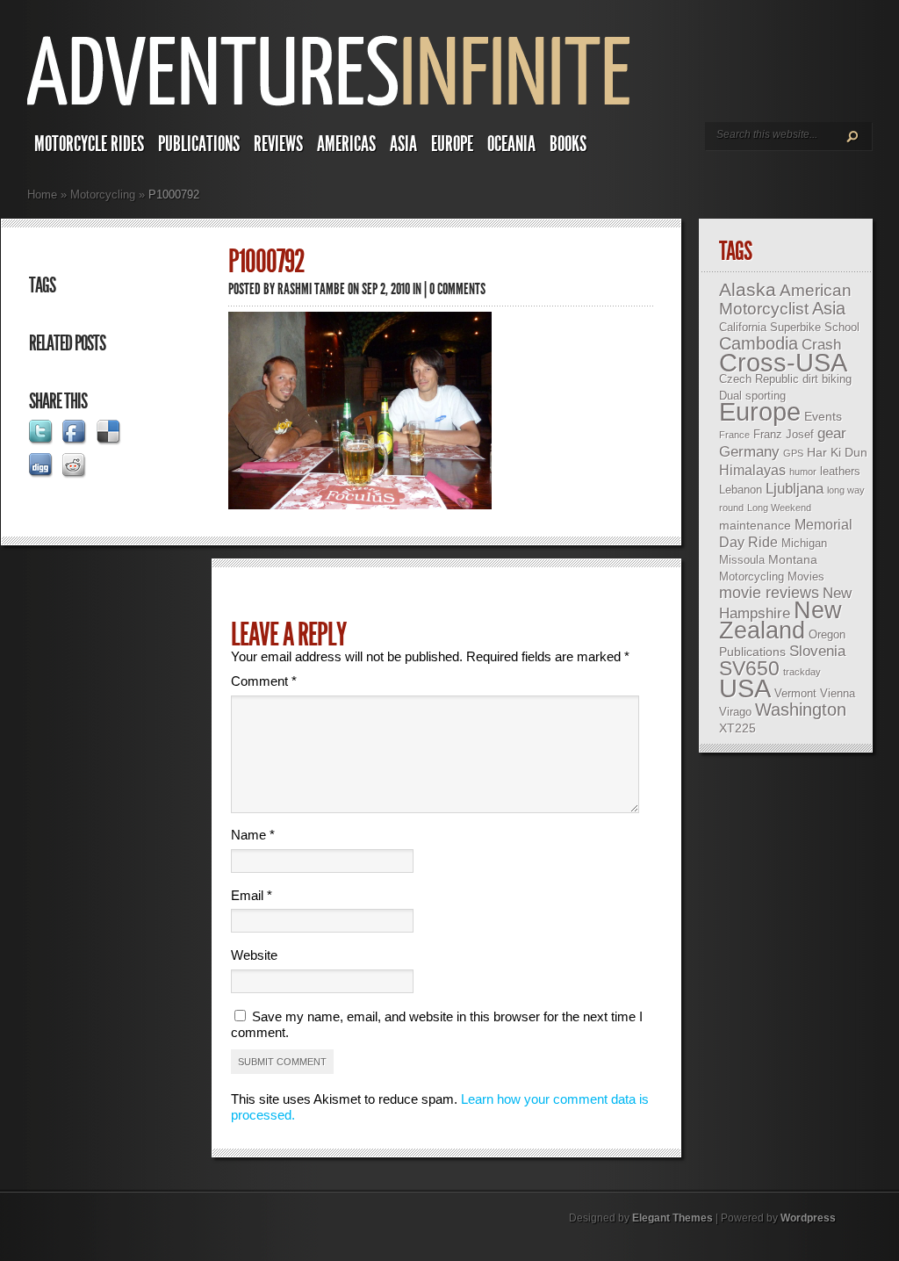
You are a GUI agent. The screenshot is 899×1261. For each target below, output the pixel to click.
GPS (793, 453)
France (734, 434)
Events (823, 416)
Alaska (747, 289)
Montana (792, 559)
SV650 (749, 668)
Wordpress (808, 1218)
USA (745, 688)
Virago (735, 711)
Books (568, 144)
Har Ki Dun (837, 452)
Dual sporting (752, 395)
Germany (749, 451)
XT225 (737, 728)
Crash (821, 344)
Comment (264, 681)
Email (251, 895)
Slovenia (817, 651)
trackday (802, 672)
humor (802, 471)
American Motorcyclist (785, 299)
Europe (452, 144)
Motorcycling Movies (771, 576)
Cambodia (758, 343)
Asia (403, 144)
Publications (199, 144)
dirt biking (827, 379)
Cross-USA (783, 362)
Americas (346, 144)
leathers (840, 471)
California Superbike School (789, 327)
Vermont (795, 693)
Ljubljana (794, 488)
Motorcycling (102, 194)
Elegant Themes (672, 1218)
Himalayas (752, 470)
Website (254, 955)
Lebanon (740, 489)
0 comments (457, 289)
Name (253, 834)
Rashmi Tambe (311, 289)
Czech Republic (759, 379)
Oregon (827, 634)
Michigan (804, 543)
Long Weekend (779, 507)
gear (831, 433)
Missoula (742, 559)
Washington (800, 709)
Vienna (837, 693)
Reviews (278, 144)
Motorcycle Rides (89, 144)
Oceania (511, 144)
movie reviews (769, 593)
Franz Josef (783, 434)
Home (42, 194)
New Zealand (780, 620)
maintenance (755, 525)
